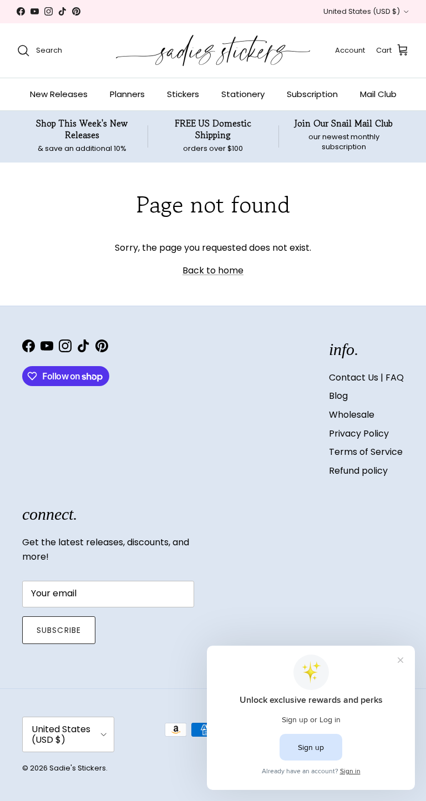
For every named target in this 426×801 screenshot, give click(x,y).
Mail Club (378, 94)
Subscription (312, 94)
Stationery (243, 94)
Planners (127, 94)
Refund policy (358, 470)
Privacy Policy (359, 433)
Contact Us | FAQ (366, 377)
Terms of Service (366, 451)
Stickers (183, 94)
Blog (338, 395)
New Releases (59, 94)
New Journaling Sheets (248, 13)
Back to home (213, 270)
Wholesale (351, 414)
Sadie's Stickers (77, 768)
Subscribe (59, 630)
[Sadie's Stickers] (213, 50)
